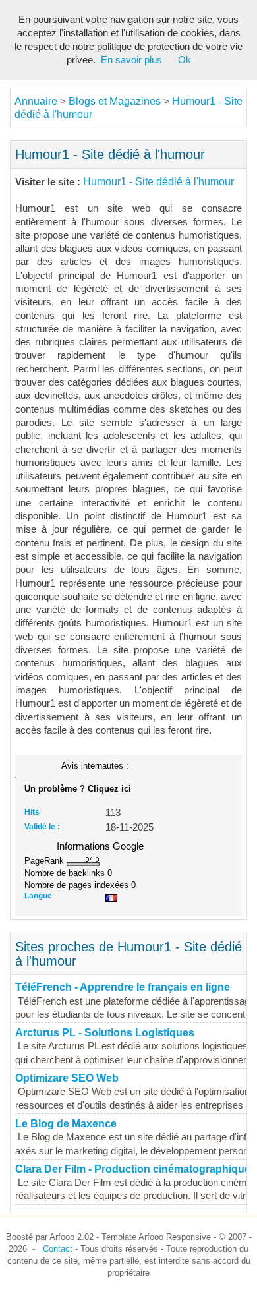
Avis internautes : (94, 765)
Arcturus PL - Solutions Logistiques (104, 1032)
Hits (32, 812)
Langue (38, 896)
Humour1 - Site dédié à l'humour (158, 181)
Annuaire (35, 101)
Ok (184, 60)
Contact (57, 1249)
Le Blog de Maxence (66, 1123)
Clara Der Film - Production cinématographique (132, 1169)
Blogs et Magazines (115, 101)
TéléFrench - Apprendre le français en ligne (122, 987)
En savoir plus (131, 60)
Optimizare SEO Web (67, 1078)
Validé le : (42, 827)
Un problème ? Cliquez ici (77, 789)
